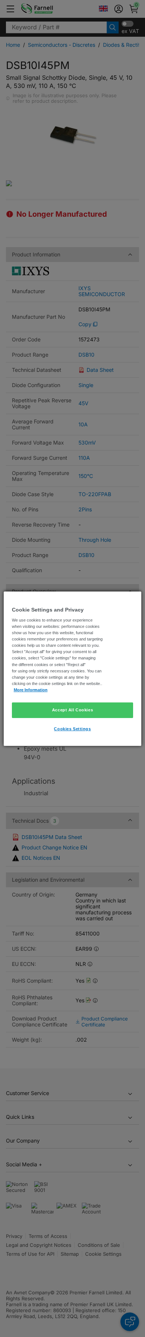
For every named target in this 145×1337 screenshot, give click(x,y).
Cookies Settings (72, 729)
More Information (31, 690)
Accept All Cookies (72, 710)
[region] (73, 668)
